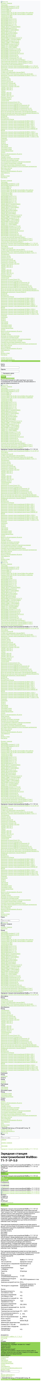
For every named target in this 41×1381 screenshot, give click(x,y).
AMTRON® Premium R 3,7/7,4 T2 (11, 38)
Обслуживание (6, 169)
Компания (4, 317)
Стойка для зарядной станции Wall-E (13, 72)
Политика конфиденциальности (11, 1368)
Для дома (4, 5)
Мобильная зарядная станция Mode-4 (13, 114)
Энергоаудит (5, 155)
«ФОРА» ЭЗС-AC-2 (7, 89)
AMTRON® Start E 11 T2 (8, 23)
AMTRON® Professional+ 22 (10, 56)
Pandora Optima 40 (7, 71)
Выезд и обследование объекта (11, 154)
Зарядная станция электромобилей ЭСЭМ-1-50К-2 (17, 122)
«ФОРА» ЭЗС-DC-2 (7, 88)
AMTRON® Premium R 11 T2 (10, 41)
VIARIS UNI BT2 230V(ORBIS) (10, 30)
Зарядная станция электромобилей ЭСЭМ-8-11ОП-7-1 (19, 75)
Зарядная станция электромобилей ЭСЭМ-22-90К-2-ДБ (19, 135)
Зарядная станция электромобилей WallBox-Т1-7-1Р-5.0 (19, 66)
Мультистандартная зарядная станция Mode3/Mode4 (18, 111)
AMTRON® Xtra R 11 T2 (8, 31)
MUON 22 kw (5, 118)
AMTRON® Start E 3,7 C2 (9, 20)
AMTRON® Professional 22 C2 (10, 52)
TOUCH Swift (5, 100)
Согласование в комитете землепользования (16, 162)
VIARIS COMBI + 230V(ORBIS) (10, 42)
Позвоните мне (6, 1346)
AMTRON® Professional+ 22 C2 (11, 50)
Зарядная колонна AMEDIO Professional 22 (15, 107)
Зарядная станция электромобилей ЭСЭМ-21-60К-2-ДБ (19, 133)
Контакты (4, 355)
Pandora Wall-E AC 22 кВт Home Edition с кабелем (17, 14)
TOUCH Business (6, 99)
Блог (2, 351)
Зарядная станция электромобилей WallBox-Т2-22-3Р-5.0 (20, 67)
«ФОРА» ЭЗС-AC (6, 92)
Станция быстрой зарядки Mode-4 (12, 64)
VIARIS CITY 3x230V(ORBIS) (9, 45)
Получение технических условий (11, 163)
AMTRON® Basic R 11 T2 (9, 25)
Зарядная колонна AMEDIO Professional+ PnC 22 (16, 110)
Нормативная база (7, 151)
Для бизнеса (5, 77)
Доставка (4, 1232)
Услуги (3, 152)
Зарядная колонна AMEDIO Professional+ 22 (15, 105)
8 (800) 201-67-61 (6, 358)
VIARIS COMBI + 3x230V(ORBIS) (11, 39)
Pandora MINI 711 (6, 9)
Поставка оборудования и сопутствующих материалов (19, 166)
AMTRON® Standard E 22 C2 (10, 8)
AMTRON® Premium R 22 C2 (10, 44)
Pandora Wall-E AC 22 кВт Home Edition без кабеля (17, 12)
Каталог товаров (6, 180)
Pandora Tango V (6, 97)
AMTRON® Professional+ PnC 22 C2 (12, 53)
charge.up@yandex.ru (8, 359)
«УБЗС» (3, 91)
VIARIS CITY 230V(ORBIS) (9, 47)
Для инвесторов (6, 147)
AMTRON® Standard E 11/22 (10, 6)
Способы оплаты (6, 1231)
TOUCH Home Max (6, 17)
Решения (4, 315)
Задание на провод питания (10, 158)
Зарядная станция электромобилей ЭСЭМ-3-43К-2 (17, 124)
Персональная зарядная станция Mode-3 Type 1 (17, 61)
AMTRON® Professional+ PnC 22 (11, 58)
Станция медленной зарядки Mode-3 (13, 60)
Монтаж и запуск (6, 168)
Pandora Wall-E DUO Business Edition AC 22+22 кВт (17, 74)
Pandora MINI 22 (6, 11)
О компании (5, 1357)
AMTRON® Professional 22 (9, 55)
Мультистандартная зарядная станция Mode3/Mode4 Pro (20, 113)
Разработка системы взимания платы (13, 165)
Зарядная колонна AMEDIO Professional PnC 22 (16, 108)
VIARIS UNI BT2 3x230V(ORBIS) (10, 27)
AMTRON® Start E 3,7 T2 (9, 22)
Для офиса (4, 69)
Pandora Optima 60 (7, 81)
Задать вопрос (6, 1347)
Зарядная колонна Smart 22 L (10, 102)
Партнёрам (4, 144)
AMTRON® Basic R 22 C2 (9, 28)
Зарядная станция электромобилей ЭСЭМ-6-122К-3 (18, 132)
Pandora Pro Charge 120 (8, 85)
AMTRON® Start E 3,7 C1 (9, 19)
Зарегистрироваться (8, 378)
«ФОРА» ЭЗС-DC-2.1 (7, 96)
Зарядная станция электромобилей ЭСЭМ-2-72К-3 (17, 125)
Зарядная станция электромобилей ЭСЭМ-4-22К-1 (17, 121)
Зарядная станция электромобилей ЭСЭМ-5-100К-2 (18, 127)
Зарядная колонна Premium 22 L (11, 103)
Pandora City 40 (6, 80)
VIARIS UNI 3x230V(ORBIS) (9, 33)
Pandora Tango (5, 78)
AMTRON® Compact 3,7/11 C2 (10, 49)
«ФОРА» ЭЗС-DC (6, 94)
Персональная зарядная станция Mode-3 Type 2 (17, 63)
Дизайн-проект (6, 157)
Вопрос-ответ (5, 353)
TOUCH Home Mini (6, 16)
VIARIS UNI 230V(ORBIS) (8, 36)
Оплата (3, 141)
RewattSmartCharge (7, 119)
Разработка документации (10, 160)
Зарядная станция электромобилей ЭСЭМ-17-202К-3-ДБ (20, 136)
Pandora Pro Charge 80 (8, 83)
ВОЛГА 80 (4, 116)
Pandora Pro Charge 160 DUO (10, 86)
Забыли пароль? (6, 375)
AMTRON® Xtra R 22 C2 (8, 34)
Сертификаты (5, 173)
